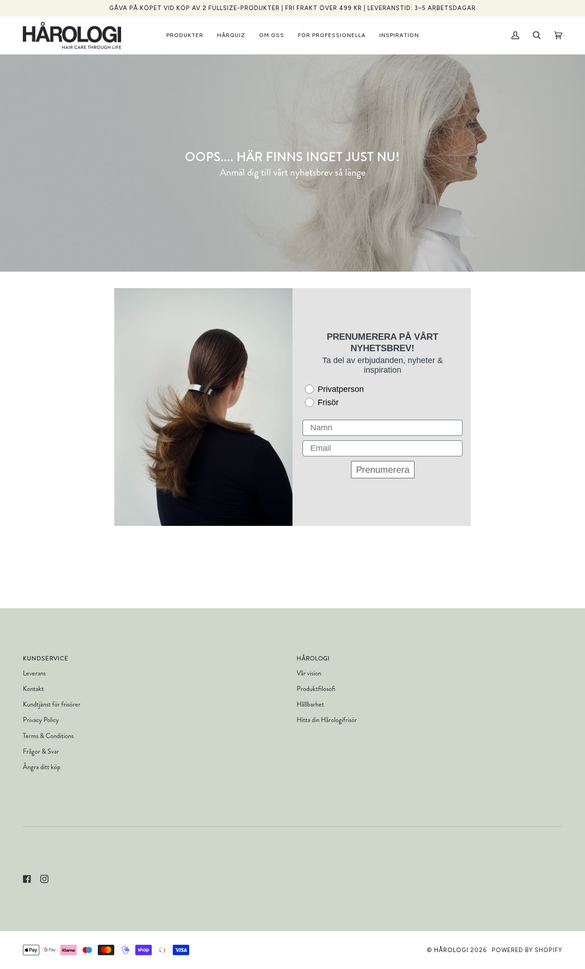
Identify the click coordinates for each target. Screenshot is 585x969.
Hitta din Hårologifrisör (327, 720)
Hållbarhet (310, 704)
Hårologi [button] (313, 658)
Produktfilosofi (316, 689)
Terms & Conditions (48, 736)
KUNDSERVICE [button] (46, 658)
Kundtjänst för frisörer (51, 704)
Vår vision (309, 673)
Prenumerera (383, 470)
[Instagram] (44, 879)
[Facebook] (27, 879)
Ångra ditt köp (41, 767)
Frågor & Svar (41, 751)
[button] (185, 35)
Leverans (34, 673)
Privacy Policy (41, 720)
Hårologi (451, 950)
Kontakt (33, 689)
